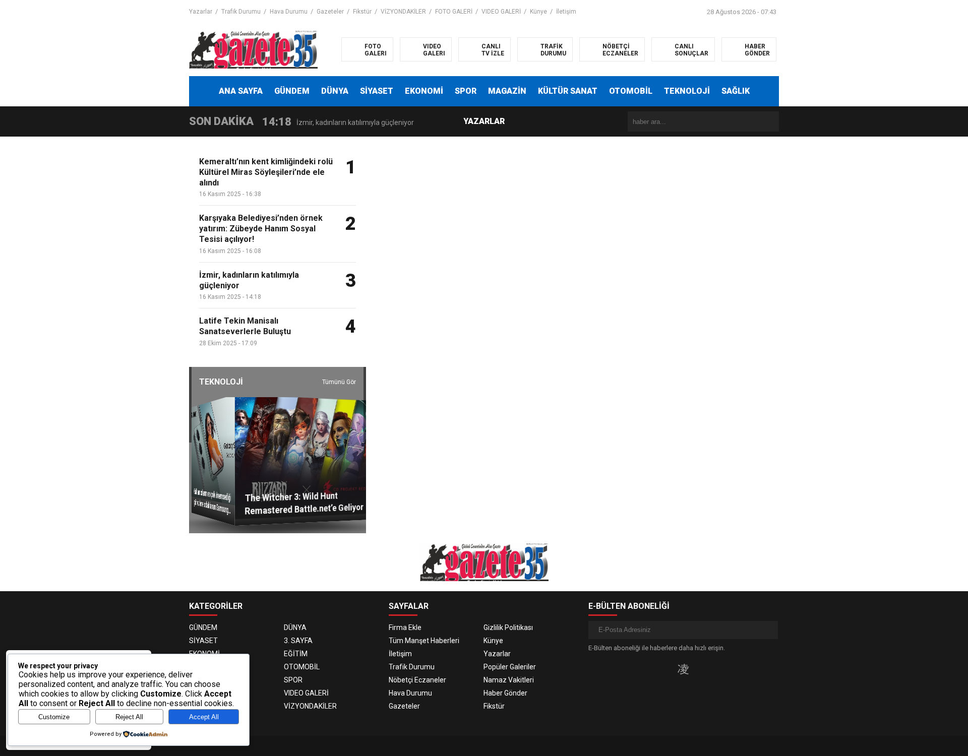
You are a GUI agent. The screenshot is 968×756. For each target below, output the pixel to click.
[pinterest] (714, 669)
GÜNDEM (292, 91)
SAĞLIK (735, 91)
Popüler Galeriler (509, 667)
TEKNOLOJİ (687, 91)
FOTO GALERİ (453, 11)
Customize (54, 717)
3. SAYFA (298, 641)
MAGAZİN (507, 91)
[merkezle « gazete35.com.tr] (253, 49)
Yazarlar (200, 11)
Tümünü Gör (339, 382)
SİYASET (376, 91)
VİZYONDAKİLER (403, 11)
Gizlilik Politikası (508, 627)
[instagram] (683, 669)
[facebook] (651, 669)
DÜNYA (334, 91)
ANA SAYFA (241, 91)
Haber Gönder (505, 693)
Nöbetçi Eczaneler (417, 680)
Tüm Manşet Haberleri (424, 641)
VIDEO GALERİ (501, 11)
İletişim (566, 11)
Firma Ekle (405, 627)
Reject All (129, 717)
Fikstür (362, 11)
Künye (538, 11)
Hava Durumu (289, 11)
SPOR (465, 91)
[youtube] (699, 669)
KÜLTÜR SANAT (567, 91)
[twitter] (667, 669)
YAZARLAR (484, 121)
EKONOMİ (424, 91)
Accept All (204, 717)
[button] (304, 370)
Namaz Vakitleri (508, 680)
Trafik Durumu (241, 11)
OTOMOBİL (630, 91)
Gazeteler (330, 11)
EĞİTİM (296, 654)
